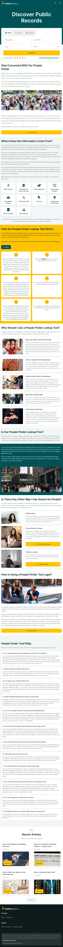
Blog (2, 917)
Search (7, 247)
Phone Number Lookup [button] (44, 544)
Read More (7, 863)
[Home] (10, 3)
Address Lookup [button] (44, 564)
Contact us (9, 917)
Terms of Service (6, 927)
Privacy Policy (17, 927)
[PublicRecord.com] (10, 909)
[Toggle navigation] (60, 3)
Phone (20, 33)
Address (31, 33)
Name (9, 33)
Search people (32, 132)
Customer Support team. (9, 940)
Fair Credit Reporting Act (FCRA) (17, 319)
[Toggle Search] (56, 3)
